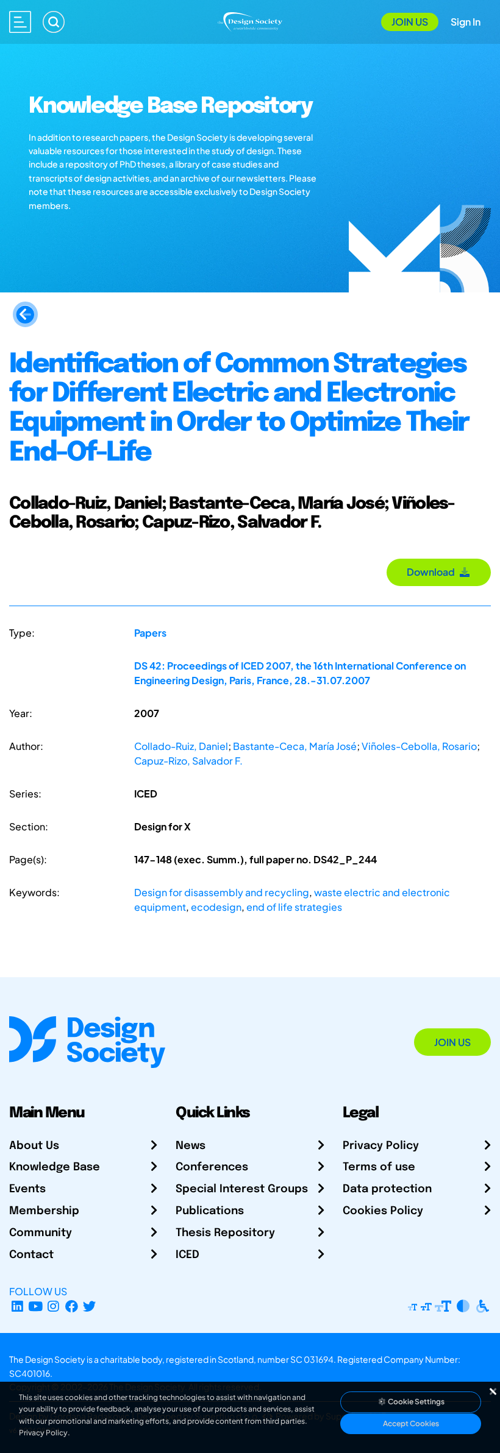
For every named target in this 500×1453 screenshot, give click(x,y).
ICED (187, 1255)
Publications (210, 1211)
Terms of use (379, 1167)
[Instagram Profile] (53, 1305)
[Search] (54, 22)
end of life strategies (294, 906)
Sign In (465, 21)
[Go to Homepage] (250, 20)
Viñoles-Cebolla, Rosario (419, 746)
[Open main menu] (20, 22)
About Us (34, 1145)
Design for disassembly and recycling (221, 892)
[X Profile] (90, 1305)
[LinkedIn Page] (17, 1305)
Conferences (212, 1167)
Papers (150, 632)
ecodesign (216, 906)
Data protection (387, 1189)
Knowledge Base (54, 1167)
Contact (31, 1255)
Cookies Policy (383, 1211)
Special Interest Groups (242, 1189)
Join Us (409, 21)
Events (27, 1189)
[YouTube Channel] (35, 1305)
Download (433, 571)
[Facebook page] (71, 1305)
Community (40, 1233)
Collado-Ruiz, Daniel (181, 746)
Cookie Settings (416, 1401)
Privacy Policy (381, 1145)
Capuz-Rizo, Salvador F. (188, 760)
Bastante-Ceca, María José (295, 746)
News (190, 1145)
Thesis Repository (225, 1233)
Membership (44, 1211)
